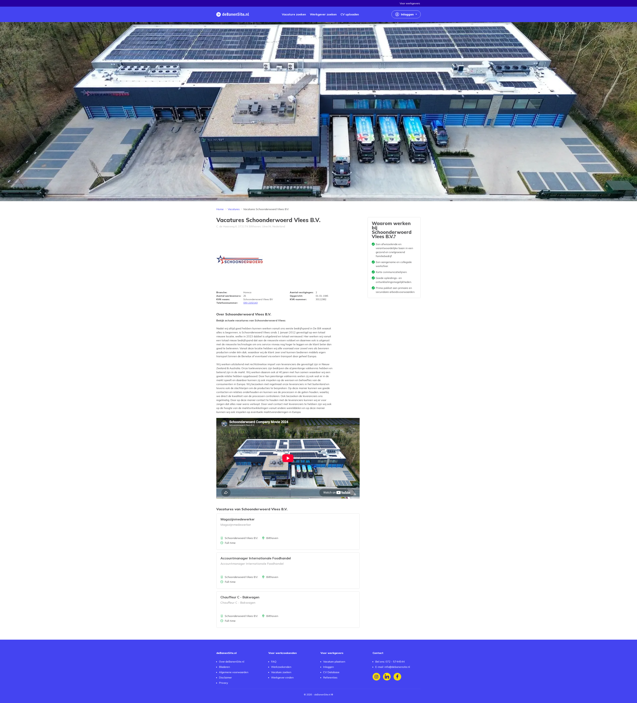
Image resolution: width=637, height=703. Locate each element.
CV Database (331, 672)
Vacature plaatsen (334, 661)
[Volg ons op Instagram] (376, 677)
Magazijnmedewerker (237, 519)
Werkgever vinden (282, 677)
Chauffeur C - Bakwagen (239, 597)
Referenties (330, 677)
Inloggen (328, 667)
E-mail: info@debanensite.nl (392, 667)
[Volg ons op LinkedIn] (387, 677)
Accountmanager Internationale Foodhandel (255, 558)
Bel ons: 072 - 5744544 (390, 661)
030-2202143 (250, 302)
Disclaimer (225, 677)
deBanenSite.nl (322, 694)
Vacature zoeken (281, 672)
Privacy (223, 682)
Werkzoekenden (281, 667)
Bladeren (224, 667)
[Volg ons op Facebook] (397, 677)
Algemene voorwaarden (233, 672)
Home (220, 209)
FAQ (273, 661)
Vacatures (234, 209)
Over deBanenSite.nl (231, 661)
